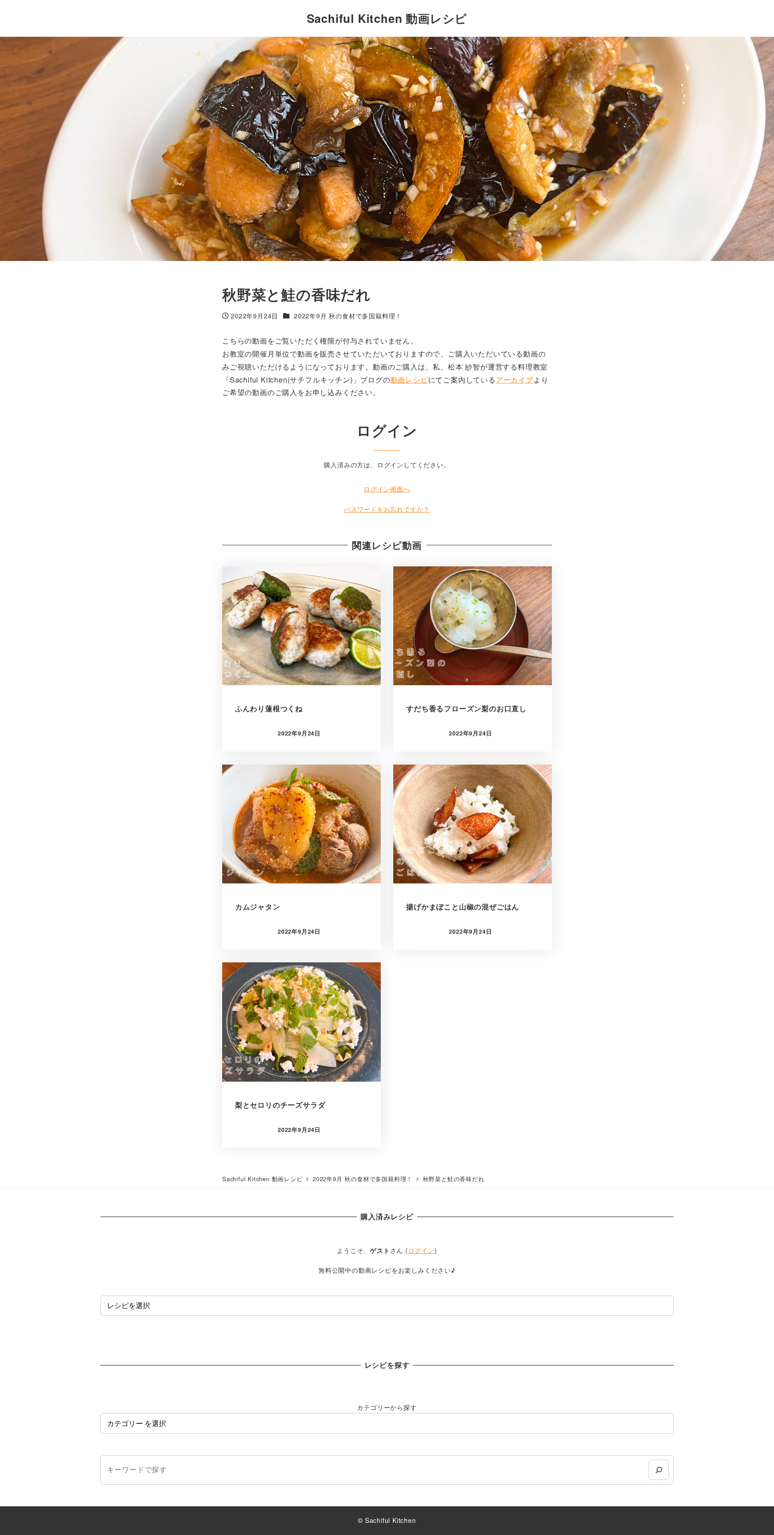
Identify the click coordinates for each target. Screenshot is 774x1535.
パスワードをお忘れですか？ (387, 508)
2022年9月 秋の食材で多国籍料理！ (348, 315)
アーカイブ (514, 379)
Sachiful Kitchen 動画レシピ (387, 18)
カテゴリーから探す (387, 1407)
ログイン (421, 1250)
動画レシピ (409, 379)
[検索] (659, 1470)
